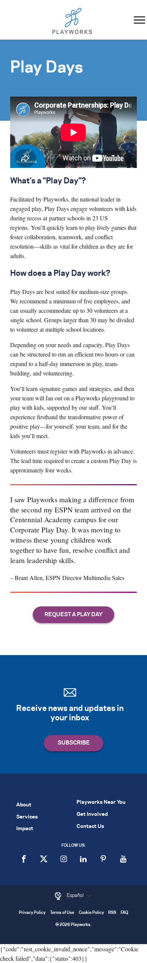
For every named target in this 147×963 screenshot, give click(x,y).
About (23, 805)
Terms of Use (62, 913)
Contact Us (90, 826)
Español (76, 895)
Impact (24, 828)
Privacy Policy (32, 913)
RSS (112, 913)
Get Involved (92, 814)
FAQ (124, 913)
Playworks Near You (101, 802)
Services (27, 817)
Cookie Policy (91, 913)
